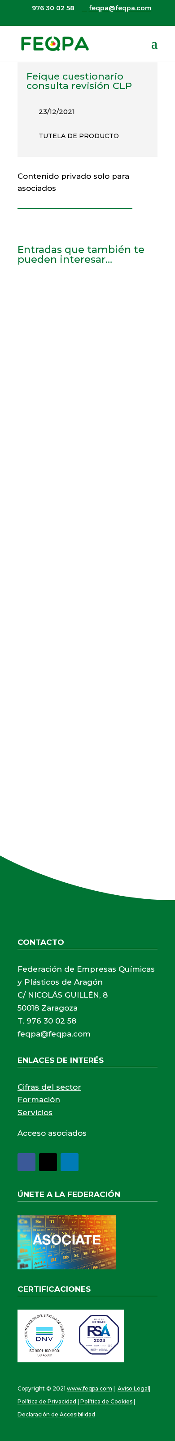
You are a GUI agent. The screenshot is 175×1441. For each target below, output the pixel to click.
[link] (55, 43)
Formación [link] (39, 1099)
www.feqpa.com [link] (89, 1388)
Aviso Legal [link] (133, 1388)
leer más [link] (41, 414)
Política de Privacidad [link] (47, 1401)
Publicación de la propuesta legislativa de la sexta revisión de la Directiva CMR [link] (84, 663)
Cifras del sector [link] (49, 1087)
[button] (154, 49)
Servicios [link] (35, 1112)
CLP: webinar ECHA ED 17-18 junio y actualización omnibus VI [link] (84, 307)
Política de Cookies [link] (106, 1401)
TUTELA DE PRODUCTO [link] (79, 136)
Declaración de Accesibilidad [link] (56, 1414)
